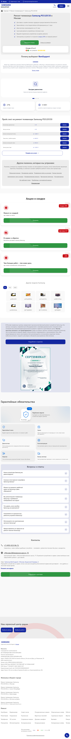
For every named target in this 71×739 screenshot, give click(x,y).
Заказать (65, 124)
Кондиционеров (40, 723)
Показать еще (35, 183)
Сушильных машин (57, 716)
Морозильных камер (57, 712)
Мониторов (4, 716)
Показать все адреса (7, 568)
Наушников (13, 716)
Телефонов (4, 719)
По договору (24, 419)
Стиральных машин (27, 719)
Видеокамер (13, 712)
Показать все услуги (31, 153)
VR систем (13, 719)
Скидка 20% (63, 206)
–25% (65, 256)
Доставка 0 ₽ (63, 231)
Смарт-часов (25, 712)
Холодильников (26, 723)
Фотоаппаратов (14, 723)
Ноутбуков (4, 712)
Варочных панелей (41, 716)
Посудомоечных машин (42, 712)
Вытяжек (54, 719)
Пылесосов (24, 716)
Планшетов (4, 723)
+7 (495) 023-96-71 (11, 545)
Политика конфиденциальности (35, 735)
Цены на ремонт (45, 42)
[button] (33, 98)
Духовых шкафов (40, 719)
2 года (29, 408)
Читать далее (35, 70)
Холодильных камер (57, 723)
